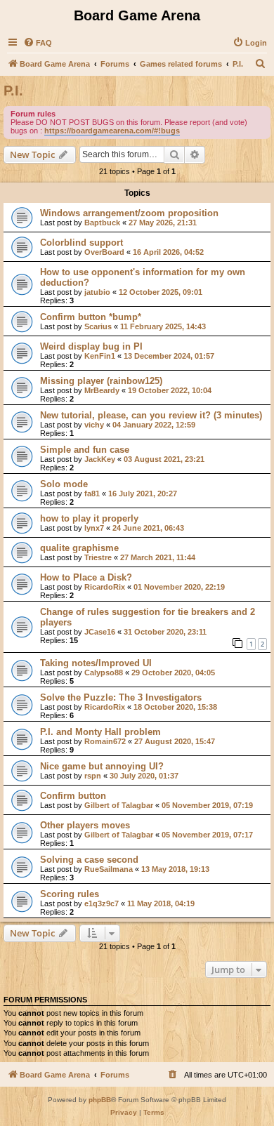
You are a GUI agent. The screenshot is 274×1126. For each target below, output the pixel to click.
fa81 (92, 493)
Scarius (98, 326)
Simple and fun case (84, 449)
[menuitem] (37, 42)
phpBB (100, 1100)
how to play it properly (89, 518)
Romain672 (105, 741)
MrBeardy (101, 390)
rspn (92, 775)
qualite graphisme (79, 548)
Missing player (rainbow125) (101, 381)
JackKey (99, 459)
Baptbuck (102, 222)
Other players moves (85, 825)
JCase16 (99, 632)
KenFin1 (99, 356)
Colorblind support (81, 242)
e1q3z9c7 (101, 903)
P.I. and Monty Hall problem (100, 732)
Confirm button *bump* (90, 317)
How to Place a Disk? (86, 577)
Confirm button (73, 795)
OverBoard (104, 252)
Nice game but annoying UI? (102, 766)
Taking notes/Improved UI (96, 663)
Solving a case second (89, 859)
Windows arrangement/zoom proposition (129, 213)
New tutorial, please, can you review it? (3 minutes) (151, 415)
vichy (94, 424)
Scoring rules (69, 894)
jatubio (97, 292)
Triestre (98, 557)
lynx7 (94, 528)
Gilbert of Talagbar (118, 805)
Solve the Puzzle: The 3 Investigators (121, 697)
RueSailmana (108, 869)
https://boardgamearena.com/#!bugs (112, 130)
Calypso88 (103, 672)
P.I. (13, 90)
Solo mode (64, 484)
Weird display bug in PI (91, 346)
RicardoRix (104, 587)
